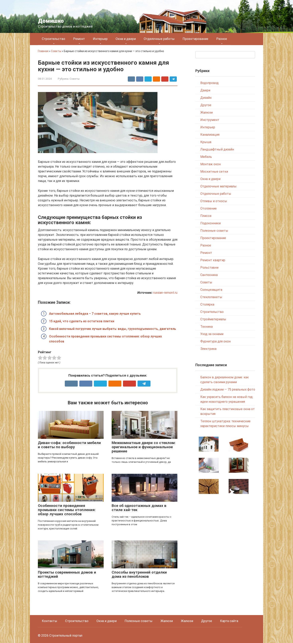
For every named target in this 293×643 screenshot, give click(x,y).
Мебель (206, 157)
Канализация (209, 135)
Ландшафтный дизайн (217, 149)
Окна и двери (126, 39)
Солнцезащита (211, 290)
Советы (56, 51)
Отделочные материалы (218, 186)
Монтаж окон (210, 164)
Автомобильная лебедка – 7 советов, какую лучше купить (95, 314)
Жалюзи (206, 112)
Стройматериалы (213, 319)
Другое (205, 105)
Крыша (205, 142)
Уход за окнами (211, 334)
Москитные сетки (214, 171)
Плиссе (205, 216)
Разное (221, 39)
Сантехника (209, 275)
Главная (43, 51)
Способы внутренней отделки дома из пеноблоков (139, 574)
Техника (206, 326)
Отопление (208, 208)
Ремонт (79, 39)
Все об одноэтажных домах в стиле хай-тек (139, 507)
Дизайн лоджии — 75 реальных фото (227, 389)
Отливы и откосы (213, 201)
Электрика (208, 349)
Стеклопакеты (211, 297)
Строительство (53, 39)
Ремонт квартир (212, 260)
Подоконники (210, 223)
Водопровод (209, 83)
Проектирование (195, 39)
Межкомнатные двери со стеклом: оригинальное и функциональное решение (144, 446)
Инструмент (209, 120)
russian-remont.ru (165, 293)
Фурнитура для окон (215, 341)
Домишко (51, 21)
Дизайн (205, 98)
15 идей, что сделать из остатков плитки (81, 321)
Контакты (49, 621)
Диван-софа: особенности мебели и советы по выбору (69, 444)
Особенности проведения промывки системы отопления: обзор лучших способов (67, 509)
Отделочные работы (159, 39)
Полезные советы (214, 230)
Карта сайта (229, 621)
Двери (205, 90)
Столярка (207, 304)
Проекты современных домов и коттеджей (67, 574)
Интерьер (100, 39)
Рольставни (209, 267)
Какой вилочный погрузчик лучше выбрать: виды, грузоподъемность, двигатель (112, 329)
